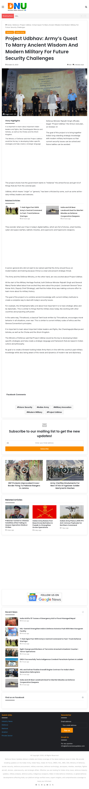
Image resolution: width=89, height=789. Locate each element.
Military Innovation (63, 407)
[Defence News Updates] (17, 7)
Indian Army (20, 32)
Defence (16, 25)
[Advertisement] (44, 165)
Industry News (7, 721)
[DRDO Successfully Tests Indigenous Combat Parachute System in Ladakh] (11, 662)
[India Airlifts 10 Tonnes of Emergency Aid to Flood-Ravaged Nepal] (11, 621)
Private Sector (7, 736)
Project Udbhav (55, 412)
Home (9, 25)
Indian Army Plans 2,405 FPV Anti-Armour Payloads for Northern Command (72, 523)
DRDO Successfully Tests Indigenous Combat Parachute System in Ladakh (51, 659)
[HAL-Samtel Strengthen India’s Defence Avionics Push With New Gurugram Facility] (11, 631)
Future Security (25, 407)
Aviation (5, 732)
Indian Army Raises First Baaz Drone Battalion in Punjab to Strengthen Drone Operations (43, 524)
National (5, 728)
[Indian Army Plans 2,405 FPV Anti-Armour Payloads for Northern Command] (72, 512)
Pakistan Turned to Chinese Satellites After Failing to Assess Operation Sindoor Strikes (17, 524)
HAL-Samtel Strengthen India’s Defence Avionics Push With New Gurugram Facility (45, 16)
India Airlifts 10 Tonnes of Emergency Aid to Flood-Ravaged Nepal (47, 618)
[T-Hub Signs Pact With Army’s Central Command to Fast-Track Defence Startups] (11, 210)
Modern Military (35, 412)
